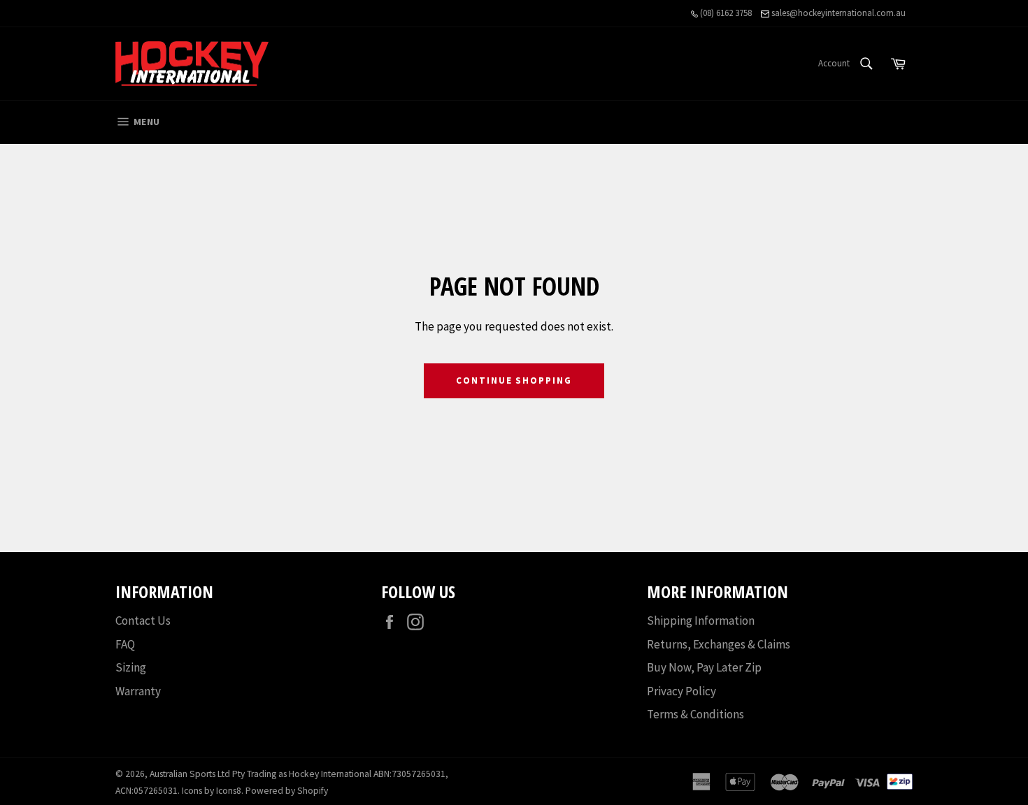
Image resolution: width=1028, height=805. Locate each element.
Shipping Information (701, 620)
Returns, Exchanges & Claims (718, 644)
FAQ (125, 644)
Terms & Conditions (695, 714)
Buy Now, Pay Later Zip (704, 667)
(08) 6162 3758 (725, 13)
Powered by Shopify (286, 791)
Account (834, 63)
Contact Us (143, 620)
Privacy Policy (681, 691)
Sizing (130, 667)
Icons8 (228, 791)
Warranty (138, 691)
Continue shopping (514, 380)
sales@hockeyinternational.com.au (837, 13)
